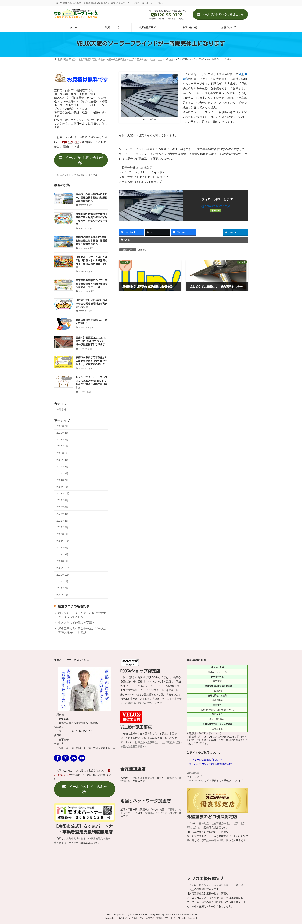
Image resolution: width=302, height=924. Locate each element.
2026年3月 (62, 439)
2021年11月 (62, 540)
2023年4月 (62, 513)
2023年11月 (62, 493)
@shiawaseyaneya (215, 206)
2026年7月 (62, 426)
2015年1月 (62, 581)
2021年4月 (62, 554)
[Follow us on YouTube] (81, 758)
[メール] (73, 758)
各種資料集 (193, 773)
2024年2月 (62, 480)
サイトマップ (194, 776)
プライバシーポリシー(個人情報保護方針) (210, 763)
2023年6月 (62, 507)
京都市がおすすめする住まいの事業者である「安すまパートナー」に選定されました (91, 360)
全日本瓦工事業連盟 (144, 777)
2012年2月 (62, 588)
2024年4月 (62, 466)
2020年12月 (63, 568)
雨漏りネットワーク (156, 812)
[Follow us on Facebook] (57, 758)
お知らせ (142, 249)
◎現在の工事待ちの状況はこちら (78, 174)
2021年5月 (62, 547)
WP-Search (195, 780)
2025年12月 (63, 453)
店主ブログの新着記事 (73, 606)
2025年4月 (62, 459)
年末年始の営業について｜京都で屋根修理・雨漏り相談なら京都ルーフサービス (91, 283)
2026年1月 (62, 446)
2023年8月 (62, 500)
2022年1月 (62, 534)
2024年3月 (62, 473)
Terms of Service (183, 891)
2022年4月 (62, 520)
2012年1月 (62, 594)
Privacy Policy (164, 891)
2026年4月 (62, 432)
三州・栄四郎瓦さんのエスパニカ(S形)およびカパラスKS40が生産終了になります (91, 341)
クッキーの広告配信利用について (207, 759)
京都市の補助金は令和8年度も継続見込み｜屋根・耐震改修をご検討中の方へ (91, 240)
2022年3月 (62, 527)
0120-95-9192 (73, 141)
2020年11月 (62, 574)
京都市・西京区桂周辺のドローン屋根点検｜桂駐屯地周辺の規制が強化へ (91, 197)
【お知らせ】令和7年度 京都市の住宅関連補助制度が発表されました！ (91, 303)
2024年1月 (62, 486)
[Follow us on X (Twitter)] (65, 758)
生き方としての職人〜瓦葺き (76, 622)
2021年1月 (62, 561)
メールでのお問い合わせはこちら (223, 14)
